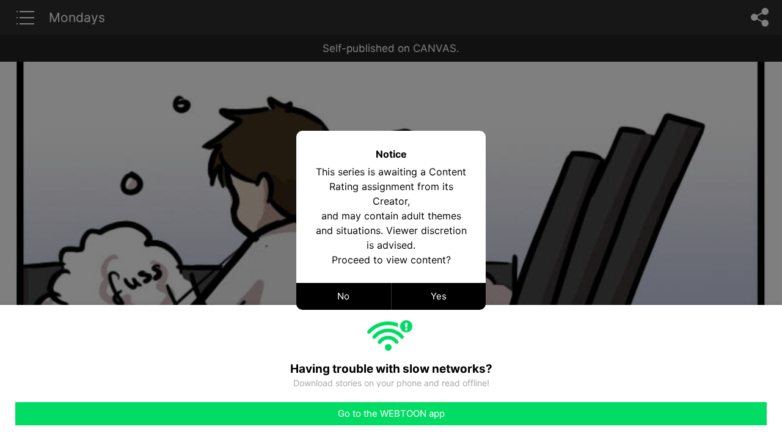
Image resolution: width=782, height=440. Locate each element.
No (343, 296)
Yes (439, 296)
